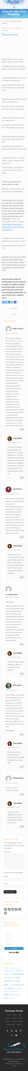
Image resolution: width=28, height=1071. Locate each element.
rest (21, 988)
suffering (11, 994)
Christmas (20, 968)
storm (6, 994)
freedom (12, 974)
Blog (10, 28)
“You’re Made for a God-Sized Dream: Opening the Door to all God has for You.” (13, 226)
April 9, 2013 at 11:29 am (12, 783)
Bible (7, 968)
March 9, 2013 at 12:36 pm (12, 494)
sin (9, 991)
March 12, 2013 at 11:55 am (14, 657)
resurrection (6, 991)
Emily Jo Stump (18, 329)
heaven (11, 977)
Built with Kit (14, 952)
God (22, 974)
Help (15, 977)
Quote (18, 988)
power (5, 988)
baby (5, 968)
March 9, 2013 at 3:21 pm (13, 550)
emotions (13, 970)
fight (23, 970)
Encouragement (16, 28)
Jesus (6, 980)
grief (9, 977)
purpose (15, 988)
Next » (14, 314)
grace (5, 977)
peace (16, 985)
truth (9, 998)
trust (6, 998)
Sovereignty (13, 991)
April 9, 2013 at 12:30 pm (13, 747)
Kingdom (14, 981)
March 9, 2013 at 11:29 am (12, 333)
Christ (16, 968)
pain (13, 985)
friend (16, 974)
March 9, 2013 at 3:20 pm (14, 442)
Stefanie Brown (18, 778)
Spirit (18, 991)
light (19, 981)
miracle (9, 985)
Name (6, 876)
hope (18, 977)
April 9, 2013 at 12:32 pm (13, 807)
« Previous (14, 308)
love (6, 984)
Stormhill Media (17, 1063)
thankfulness (17, 994)
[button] (14, 7)
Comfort (6, 971)
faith (17, 971)
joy (10, 981)
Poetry (22, 985)
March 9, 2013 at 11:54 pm (12, 597)
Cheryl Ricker (17, 438)
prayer (10, 988)
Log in (14, 1066)
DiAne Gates (17, 685)
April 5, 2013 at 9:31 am (12, 690)
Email (6, 884)
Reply (21, 429)
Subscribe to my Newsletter (13, 873)
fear (19, 971)
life (17, 981)
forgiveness (6, 974)
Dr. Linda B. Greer (12, 594)
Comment (7, 852)
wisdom (13, 998)
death (10, 970)
